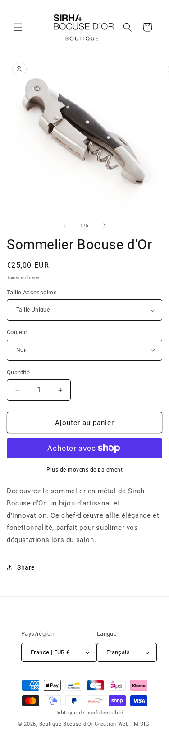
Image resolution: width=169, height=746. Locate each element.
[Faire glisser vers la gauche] (65, 226)
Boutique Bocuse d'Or (66, 724)
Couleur (17, 332)
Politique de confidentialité (89, 713)
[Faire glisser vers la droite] (104, 226)
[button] (18, 27)
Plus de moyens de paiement (84, 470)
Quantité (18, 372)
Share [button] (26, 567)
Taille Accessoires (32, 292)
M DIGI (142, 724)
